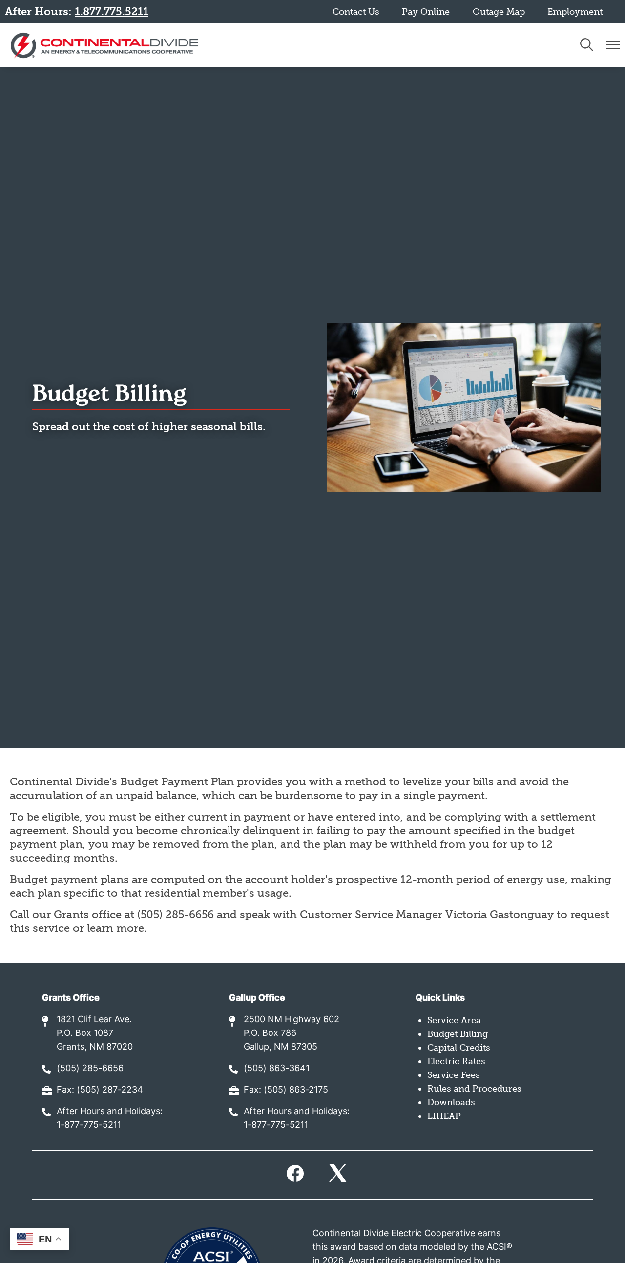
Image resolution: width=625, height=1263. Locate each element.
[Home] (104, 45)
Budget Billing (457, 1034)
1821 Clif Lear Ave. (94, 1020)
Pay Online (426, 11)
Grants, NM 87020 (95, 1047)
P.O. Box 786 (270, 1033)
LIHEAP (444, 1116)
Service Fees (453, 1075)
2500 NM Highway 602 (291, 1020)
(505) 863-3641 (277, 1069)
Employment (575, 11)
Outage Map (499, 11)
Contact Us (356, 11)
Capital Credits (458, 1047)
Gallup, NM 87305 (280, 1047)
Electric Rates (456, 1061)
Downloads (451, 1102)
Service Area (454, 1020)
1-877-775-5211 (89, 1125)
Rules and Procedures (474, 1088)
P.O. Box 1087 (85, 1033)
